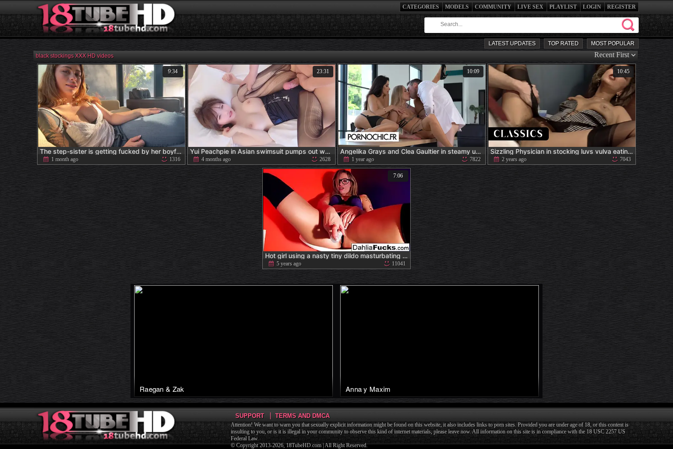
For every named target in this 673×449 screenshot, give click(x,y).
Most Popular (613, 43)
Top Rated (563, 43)
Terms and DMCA (302, 415)
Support (249, 415)
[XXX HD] (106, 36)
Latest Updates (512, 43)
